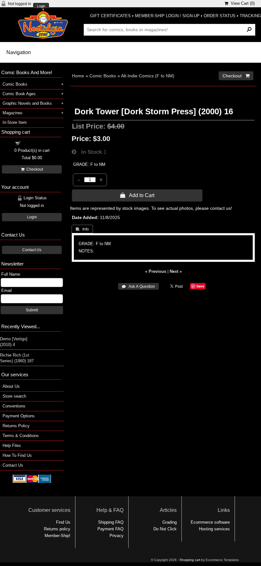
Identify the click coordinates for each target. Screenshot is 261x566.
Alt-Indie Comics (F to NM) (147, 75)
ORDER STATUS (220, 15)
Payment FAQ (110, 529)
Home (78, 75)
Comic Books (102, 75)
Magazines (13, 112)
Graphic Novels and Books (27, 103)
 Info (82, 229)
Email (6, 290)
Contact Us (31, 250)
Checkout (34, 169)
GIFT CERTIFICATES (110, 15)
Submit (32, 310)
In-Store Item (15, 122)
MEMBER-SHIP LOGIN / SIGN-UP (167, 15)
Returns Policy (16, 425)
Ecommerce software (210, 522)
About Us (11, 386)
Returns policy (57, 529)
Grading (169, 522)
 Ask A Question (138, 286)
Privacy (116, 535)
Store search (14, 396)
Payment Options (19, 416)
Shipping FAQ (110, 522)
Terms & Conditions (21, 435)
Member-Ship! (57, 535)
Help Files (12, 445)
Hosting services (214, 529)
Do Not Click (165, 529)
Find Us (63, 522)
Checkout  (236, 76)
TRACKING (250, 15)
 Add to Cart (137, 195)
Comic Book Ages (19, 93)
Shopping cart (35, 142)
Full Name (10, 274)
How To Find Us (17, 455)
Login (41, 6)
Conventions (14, 406)
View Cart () (241, 3)
